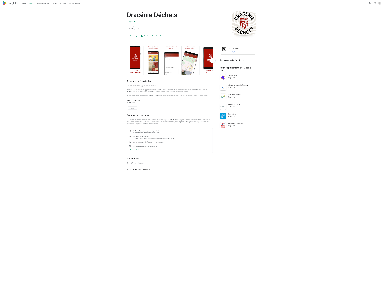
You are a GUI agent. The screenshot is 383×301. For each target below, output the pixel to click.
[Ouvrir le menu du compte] (379, 3)
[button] (135, 60)
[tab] (24, 3)
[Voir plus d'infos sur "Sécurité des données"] (151, 115)
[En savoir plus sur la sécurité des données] (135, 150)
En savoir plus (137, 138)
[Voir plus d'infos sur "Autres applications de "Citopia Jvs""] (254, 67)
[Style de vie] (132, 108)
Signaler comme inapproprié (138, 169)
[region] (167, 28)
